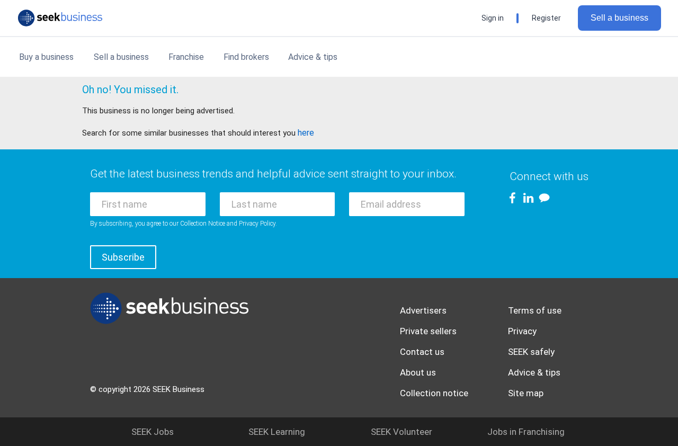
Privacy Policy (257, 223)
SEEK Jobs (152, 431)
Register (546, 18)
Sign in (492, 18)
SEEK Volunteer (401, 431)
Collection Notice (202, 223)
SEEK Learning (276, 431)
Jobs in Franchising (526, 431)
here (306, 133)
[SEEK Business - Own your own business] (60, 18)
